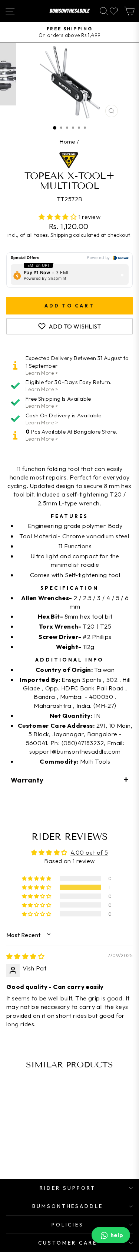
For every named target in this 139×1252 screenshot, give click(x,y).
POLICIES (68, 1225)
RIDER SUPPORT (68, 1188)
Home (68, 141)
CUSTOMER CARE (67, 1243)
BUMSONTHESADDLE (67, 1206)
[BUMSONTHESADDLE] (69, 11)
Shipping (61, 235)
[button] (59, 217)
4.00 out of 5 (89, 852)
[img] (25, 956)
